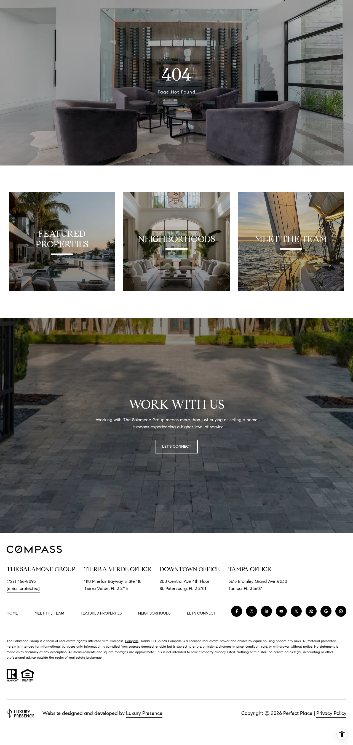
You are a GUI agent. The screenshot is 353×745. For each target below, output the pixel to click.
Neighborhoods (154, 613)
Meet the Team (49, 613)
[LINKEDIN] (266, 611)
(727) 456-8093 (21, 581)
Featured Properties (101, 613)
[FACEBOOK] (236, 611)
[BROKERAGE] (340, 611)
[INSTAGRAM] (251, 611)
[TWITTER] (296, 611)
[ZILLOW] (311, 611)
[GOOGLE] (325, 611)
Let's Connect (201, 613)
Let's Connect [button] (176, 446)
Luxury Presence (144, 713)
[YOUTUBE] (281, 611)
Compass (131, 641)
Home (12, 613)
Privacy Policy (331, 713)
